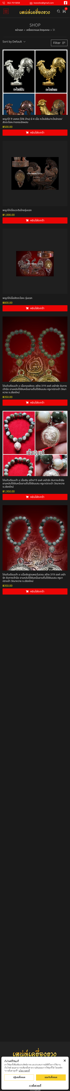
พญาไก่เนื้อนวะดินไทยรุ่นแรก (17, 210)
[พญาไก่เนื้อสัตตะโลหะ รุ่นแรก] (35, 261)
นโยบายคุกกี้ (24, 1070)
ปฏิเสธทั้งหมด (19, 1077)
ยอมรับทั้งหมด (51, 1077)
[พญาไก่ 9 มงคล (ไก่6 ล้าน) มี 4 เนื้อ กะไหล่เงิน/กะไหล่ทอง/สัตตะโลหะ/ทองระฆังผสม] (35, 82)
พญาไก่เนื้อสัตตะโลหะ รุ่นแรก (17, 298)
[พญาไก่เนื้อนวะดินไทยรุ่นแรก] (35, 173)
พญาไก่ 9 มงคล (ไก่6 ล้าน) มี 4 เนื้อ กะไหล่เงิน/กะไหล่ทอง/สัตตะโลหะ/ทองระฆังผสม (32, 120)
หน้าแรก (19, 30)
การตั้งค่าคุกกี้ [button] (35, 1085)
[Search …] (58, 11)
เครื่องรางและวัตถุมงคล (37, 30)
